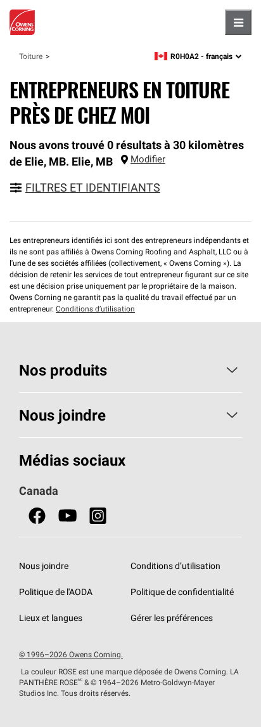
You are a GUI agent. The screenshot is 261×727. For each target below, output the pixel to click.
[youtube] (67, 516)
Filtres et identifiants (92, 187)
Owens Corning (22, 22)
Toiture (30, 56)
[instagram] (98, 516)
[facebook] (37, 516)
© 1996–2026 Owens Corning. (71, 654)
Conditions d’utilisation (95, 308)
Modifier (147, 159)
